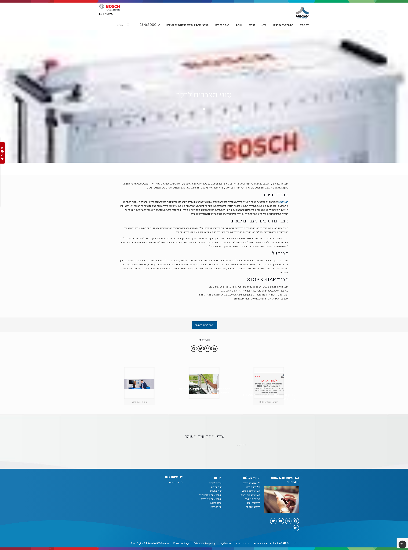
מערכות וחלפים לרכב (251, 491)
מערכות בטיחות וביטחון (250, 495)
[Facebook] (296, 521)
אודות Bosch (216, 491)
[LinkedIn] (288, 521)
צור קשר (109, 14)
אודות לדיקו (216, 487)
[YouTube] (281, 521)
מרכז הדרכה (216, 503)
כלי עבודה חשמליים (251, 483)
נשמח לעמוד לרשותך (204, 325)
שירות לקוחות (215, 483)
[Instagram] (296, 528)
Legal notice (226, 543)
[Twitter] (273, 521)
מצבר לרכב (283, 202)
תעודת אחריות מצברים (211, 499)
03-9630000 (148, 24)
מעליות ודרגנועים (252, 499)
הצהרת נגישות (242, 543)
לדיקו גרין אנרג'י (253, 503)
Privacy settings (181, 543)
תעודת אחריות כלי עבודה (210, 495)
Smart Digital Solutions (142, 543)
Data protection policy (204, 543)
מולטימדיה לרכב (253, 487)
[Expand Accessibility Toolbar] (402, 545)
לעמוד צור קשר (176, 482)
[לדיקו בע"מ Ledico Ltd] (302, 11)
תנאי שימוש (216, 507)
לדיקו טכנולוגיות (253, 507)
